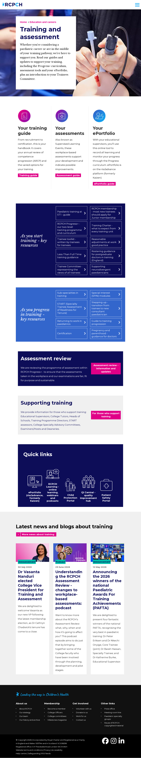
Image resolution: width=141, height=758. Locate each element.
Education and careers (43, 22)
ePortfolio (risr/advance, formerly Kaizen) (34, 496)
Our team (23, 716)
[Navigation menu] (137, 5)
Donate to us (82, 712)
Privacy (47, 750)
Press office (109, 709)
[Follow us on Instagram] (113, 742)
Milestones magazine (57, 720)
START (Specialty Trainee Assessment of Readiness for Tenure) (69, 308)
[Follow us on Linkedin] (121, 742)
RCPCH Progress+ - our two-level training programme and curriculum (69, 228)
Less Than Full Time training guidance (69, 256)
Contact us (81, 720)
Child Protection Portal (70, 498)
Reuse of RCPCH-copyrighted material (113, 724)
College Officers (55, 712)
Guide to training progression (102, 322)
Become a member (57, 709)
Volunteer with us (83, 709)
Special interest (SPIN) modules (101, 294)
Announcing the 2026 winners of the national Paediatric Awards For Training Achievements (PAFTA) (107, 590)
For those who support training (105, 415)
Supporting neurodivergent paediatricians (101, 269)
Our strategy (24, 712)
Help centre (21, 753)
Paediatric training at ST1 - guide (69, 213)
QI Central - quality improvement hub (88, 496)
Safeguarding (34, 753)
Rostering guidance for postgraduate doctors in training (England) (103, 256)
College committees (57, 716)
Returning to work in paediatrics (69, 322)
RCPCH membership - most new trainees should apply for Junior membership (104, 213)
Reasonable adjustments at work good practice (104, 242)
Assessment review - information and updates (105, 368)
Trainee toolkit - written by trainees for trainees (68, 242)
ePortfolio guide (104, 183)
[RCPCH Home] (12, 4)
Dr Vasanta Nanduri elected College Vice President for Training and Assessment (31, 585)
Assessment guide (68, 175)
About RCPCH (25, 709)
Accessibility (56, 750)
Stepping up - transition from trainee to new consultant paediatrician (100, 308)
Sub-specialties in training (67, 294)
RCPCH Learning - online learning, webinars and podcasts (52, 492)
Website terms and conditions (29, 750)
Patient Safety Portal (106, 498)
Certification (64, 333)
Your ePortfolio (104, 131)
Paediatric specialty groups (113, 717)
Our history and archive (29, 720)
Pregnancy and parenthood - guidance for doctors (104, 333)
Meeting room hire (112, 712)
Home (23, 22)
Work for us (81, 716)
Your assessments (69, 131)
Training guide (28, 175)
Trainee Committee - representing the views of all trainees (69, 269)
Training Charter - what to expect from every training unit (104, 228)
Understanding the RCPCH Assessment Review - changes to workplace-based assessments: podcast (68, 590)
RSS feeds (46, 753)
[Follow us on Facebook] (105, 742)
